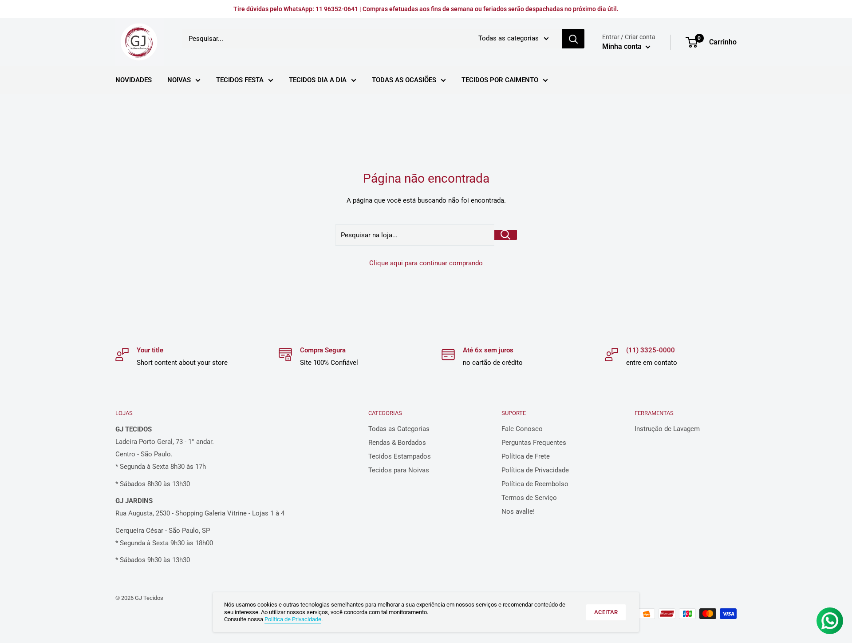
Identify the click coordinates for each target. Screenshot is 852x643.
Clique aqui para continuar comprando (426, 263)
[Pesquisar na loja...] (505, 235)
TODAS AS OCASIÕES (404, 80)
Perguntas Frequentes (533, 443)
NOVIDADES (133, 80)
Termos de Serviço (529, 498)
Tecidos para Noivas (398, 470)
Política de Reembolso (534, 484)
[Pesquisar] (573, 38)
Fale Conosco (522, 429)
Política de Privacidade (535, 470)
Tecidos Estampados (399, 456)
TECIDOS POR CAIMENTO (500, 80)
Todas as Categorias (399, 429)
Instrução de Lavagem (667, 429)
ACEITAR (606, 612)
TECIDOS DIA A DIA (318, 80)
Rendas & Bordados (397, 443)
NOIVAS (179, 80)
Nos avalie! (518, 511)
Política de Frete (525, 456)
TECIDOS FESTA (240, 80)
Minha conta (622, 46)
